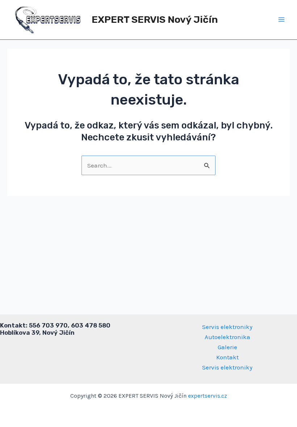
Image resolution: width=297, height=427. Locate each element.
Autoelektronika (227, 337)
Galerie (227, 347)
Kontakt (227, 357)
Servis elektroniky (227, 326)
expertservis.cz (207, 395)
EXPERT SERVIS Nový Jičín (155, 19)
